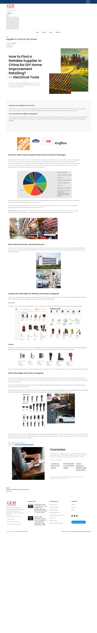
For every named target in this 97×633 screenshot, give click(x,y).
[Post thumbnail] (30, 509)
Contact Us (74, 507)
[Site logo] (10, 6)
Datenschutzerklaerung (77, 531)
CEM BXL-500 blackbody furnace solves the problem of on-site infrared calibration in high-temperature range (40, 521)
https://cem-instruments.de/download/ (24, 444)
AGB (63, 531)
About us (73, 504)
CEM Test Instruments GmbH (20, 531)
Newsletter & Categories (78, 522)
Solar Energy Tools (54, 507)
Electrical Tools (53, 504)
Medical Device (53, 520)
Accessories (52, 517)
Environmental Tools (55, 512)
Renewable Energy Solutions (56, 523)
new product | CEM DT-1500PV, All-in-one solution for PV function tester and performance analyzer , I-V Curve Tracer (40, 508)
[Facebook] (72, 516)
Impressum (67, 531)
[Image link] (11, 503)
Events (73, 509)
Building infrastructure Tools (56, 515)
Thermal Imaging (54, 509)
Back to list (9, 491)
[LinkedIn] (74, 516)
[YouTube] (77, 516)
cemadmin (13, 43)
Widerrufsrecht (87, 531)
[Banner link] (34, 402)
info (7, 37)
